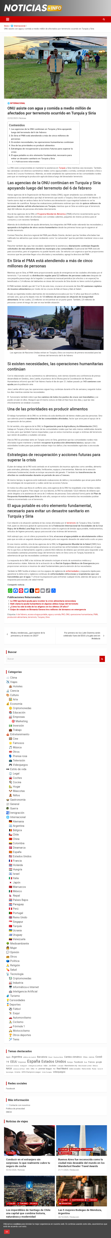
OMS (27, 1069)
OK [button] (7, 1232)
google (99, 1062)
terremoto (71, 523)
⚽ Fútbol (15, 1009)
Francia (91, 1062)
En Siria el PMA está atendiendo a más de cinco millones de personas (40, 137)
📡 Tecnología (14, 974)
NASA (9, 1068)
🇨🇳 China (14, 839)
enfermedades (72, 571)
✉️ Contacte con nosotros (18, 1105)
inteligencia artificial (35, 1066)
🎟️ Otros (14, 751)
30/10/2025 (63, 1217)
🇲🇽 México (15, 891)
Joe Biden (52, 1066)
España (33, 1061)
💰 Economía (14, 703)
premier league (45, 1068)
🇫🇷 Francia (15, 860)
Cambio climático (73, 1057)
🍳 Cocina (15, 782)
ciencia (91, 1057)
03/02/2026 (11, 1170)
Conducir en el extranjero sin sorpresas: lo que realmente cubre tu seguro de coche (28, 1163)
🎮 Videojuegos (18, 764)
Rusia (94, 1069)
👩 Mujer (11, 948)
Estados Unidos (53, 1061)
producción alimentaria (17, 617)
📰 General (12, 804)
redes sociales (75, 1069)
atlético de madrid (29, 1057)
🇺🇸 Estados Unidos (20, 856)
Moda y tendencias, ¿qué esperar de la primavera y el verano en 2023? (28, 634)
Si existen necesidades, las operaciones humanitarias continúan (42, 142)
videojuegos (59, 1071)
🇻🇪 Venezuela (17, 939)
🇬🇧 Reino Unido (18, 917)
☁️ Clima (11, 677)
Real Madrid (62, 1068)
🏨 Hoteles (15, 686)
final (85, 1062)
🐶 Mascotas (17, 791)
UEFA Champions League (31, 1072)
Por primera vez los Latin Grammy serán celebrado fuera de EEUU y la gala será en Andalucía (81, 636)
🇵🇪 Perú (13, 908)
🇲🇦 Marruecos (17, 886)
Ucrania (17, 1072)
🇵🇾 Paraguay (16, 904)
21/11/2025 (63, 1170)
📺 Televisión (17, 760)
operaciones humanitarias (81, 614)
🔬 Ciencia (12, 690)
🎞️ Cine (13, 738)
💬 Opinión (12, 952)
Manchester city (71, 1066)
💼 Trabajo (15, 730)
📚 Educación (17, 712)
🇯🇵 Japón (14, 882)
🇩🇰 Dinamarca (17, 847)
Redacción (74, 1170)
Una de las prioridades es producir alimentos (33, 145)
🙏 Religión (13, 965)
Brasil (50, 1057)
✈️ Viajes (11, 682)
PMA (96, 614)
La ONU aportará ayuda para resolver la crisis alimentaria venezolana (43, 601)
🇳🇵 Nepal (14, 895)
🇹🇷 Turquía (15, 926)
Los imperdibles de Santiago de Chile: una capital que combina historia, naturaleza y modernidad (28, 1213)
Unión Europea (47, 1072)
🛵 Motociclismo (19, 1030)
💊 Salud (11, 969)
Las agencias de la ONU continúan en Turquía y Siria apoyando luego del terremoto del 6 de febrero (41, 131)
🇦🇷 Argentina (16, 825)
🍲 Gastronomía (15, 799)
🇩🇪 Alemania (16, 821)
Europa (70, 1062)
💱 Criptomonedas (20, 978)
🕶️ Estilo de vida (16, 769)
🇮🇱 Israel (14, 873)
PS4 (54, 1069)
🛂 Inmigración (15, 812)
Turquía (62, 168)
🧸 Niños (14, 795)
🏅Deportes (13, 1004)
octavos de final (19, 1069)
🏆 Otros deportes (20, 1035)
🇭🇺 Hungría (15, 869)
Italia (45, 1066)
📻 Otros (11, 956)
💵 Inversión (16, 725)
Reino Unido (86, 1069)
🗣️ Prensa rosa (18, 756)
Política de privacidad (15, 1108)
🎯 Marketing (20, 721)
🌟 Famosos (16, 743)
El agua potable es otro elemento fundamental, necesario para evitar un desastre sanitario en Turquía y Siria (41, 157)
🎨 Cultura (12, 695)
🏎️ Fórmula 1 (17, 1026)
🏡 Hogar (14, 786)
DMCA (9, 1112)
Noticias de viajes (17, 1121)
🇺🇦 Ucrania (15, 930)
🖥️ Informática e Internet (24, 987)
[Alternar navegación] (7, 19)
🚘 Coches (15, 778)
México (95, 1066)
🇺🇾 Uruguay (15, 934)
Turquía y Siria (43, 617)
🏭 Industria (16, 982)
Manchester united (85, 1066)
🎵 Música (15, 747)
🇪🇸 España (15, 852)
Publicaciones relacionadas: (28, 161)
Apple (8, 1057)
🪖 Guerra (12, 808)
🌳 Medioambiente (17, 943)
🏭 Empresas (17, 717)
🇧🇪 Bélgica (15, 830)
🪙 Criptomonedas (20, 708)
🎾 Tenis (14, 1039)
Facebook (78, 1062)
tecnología (9, 1072)
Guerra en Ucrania (12, 1066)
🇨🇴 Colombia (16, 843)
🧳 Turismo (13, 995)
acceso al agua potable (37, 614)
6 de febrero (21, 614)
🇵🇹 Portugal (16, 913)
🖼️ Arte (13, 699)
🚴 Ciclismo (16, 1022)
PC (36, 1069)
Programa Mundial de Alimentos (51, 214)
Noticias (22, 118)
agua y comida (54, 614)
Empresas (22, 1062)
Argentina (17, 1056)
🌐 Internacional (16, 103)
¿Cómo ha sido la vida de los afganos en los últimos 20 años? (39, 606)
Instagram (23, 1066)
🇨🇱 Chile (14, 834)
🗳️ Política (12, 961)
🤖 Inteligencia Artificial (23, 991)
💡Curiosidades (15, 1000)
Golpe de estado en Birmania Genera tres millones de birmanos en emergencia (48, 609)
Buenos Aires (58, 1057)
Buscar (102, 659)
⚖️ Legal (14, 773)
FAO (63, 614)
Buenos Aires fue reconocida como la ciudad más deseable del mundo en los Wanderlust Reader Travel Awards (81, 1163)
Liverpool (60, 1066)
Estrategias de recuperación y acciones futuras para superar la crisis (42, 150)
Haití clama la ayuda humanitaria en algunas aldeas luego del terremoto (44, 604)
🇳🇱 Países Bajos (18, 900)
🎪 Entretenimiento (17, 734)
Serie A (100, 1069)
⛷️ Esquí (14, 1013)
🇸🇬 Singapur (16, 921)
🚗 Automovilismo (20, 1017)
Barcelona (42, 1056)
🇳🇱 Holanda (16, 865)
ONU (68, 614)
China (85, 1057)
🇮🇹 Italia (14, 878)
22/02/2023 (12, 118)
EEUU (13, 1061)
